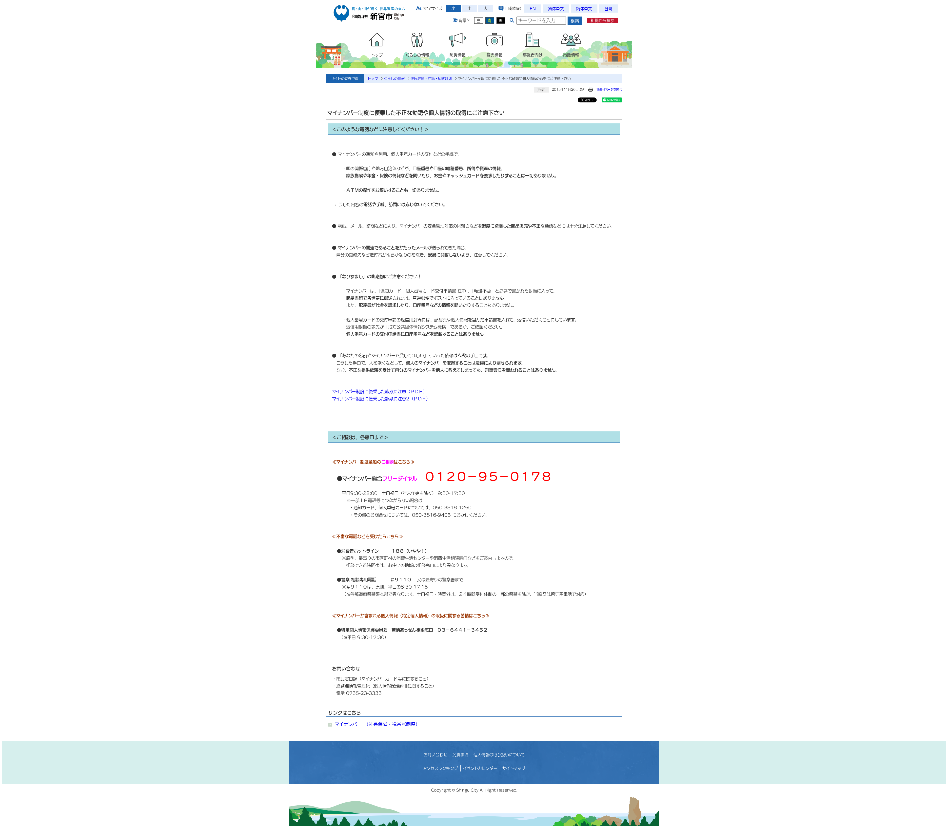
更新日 (541, 90)
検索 (575, 21)
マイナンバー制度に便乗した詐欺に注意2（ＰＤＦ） (381, 399)
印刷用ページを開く (609, 89)
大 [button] (486, 8)
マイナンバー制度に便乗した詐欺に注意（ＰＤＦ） (379, 391)
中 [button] (470, 8)
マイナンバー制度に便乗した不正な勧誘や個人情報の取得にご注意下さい (514, 78)
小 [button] (453, 8)
